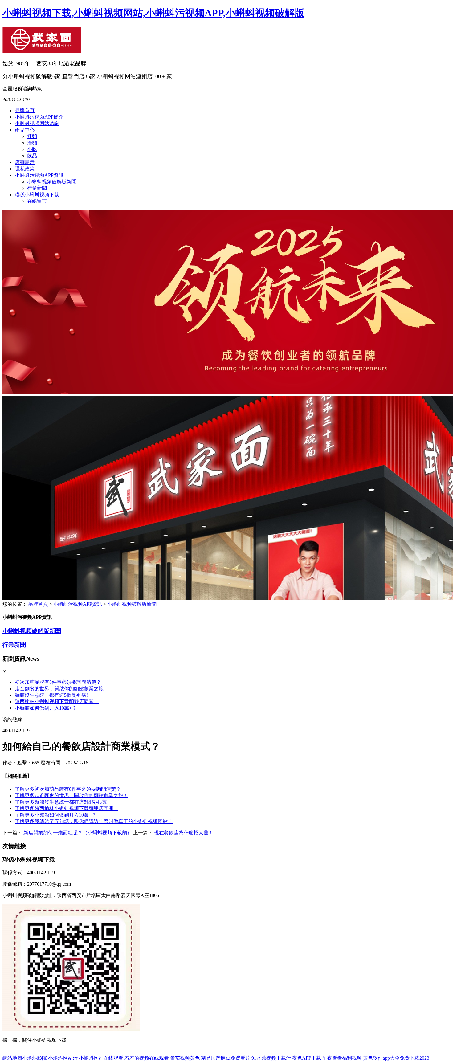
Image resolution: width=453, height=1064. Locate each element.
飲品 (32, 155)
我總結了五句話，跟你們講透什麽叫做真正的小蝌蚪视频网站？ (94, 821)
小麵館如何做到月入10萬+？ (55, 814)
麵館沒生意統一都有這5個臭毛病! (51, 695)
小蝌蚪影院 (34, 1058)
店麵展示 (25, 162)
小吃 (32, 149)
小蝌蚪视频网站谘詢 (37, 123)
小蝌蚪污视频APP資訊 (39, 175)
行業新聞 (37, 188)
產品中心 (25, 129)
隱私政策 (25, 168)
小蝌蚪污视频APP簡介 (39, 117)
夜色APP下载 (306, 1058)
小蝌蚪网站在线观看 (101, 1058)
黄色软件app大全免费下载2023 (396, 1058)
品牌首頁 (25, 110)
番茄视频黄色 (185, 1058)
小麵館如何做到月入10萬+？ (46, 708)
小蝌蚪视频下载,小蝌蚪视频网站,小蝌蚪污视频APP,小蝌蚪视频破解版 (153, 12)
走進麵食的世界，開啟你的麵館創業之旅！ (71, 795)
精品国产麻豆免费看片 (225, 1058)
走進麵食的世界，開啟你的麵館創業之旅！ (61, 688)
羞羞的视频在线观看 (146, 1058)
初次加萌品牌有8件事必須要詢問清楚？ (68, 789)
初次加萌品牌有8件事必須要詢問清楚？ (58, 682)
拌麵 (32, 136)
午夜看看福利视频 (342, 1058)
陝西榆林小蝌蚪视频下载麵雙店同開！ (66, 808)
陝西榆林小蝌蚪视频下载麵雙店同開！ (57, 701)
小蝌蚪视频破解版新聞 (51, 181)
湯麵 (32, 142)
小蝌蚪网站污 (63, 1058)
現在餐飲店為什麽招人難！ (183, 832)
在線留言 (37, 201)
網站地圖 (12, 1058)
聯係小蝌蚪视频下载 (37, 194)
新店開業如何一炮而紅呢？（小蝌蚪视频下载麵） (77, 832)
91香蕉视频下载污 (271, 1058)
